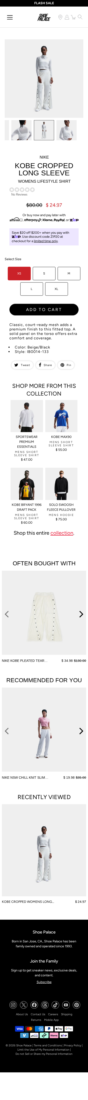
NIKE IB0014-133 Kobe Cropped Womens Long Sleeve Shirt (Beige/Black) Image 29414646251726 (42, 43)
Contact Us (38, 1014)
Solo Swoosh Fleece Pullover (61, 507)
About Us (22, 1014)
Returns (36, 1020)
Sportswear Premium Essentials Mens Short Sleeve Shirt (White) (26, 408)
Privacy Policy (72, 1045)
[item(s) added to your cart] (73, 17)
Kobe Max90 (61, 437)
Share (48, 365)
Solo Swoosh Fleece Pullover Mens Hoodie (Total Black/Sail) (61, 474)
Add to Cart (44, 309)
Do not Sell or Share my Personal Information (44, 1054)
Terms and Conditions (48, 1045)
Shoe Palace (24, 1045)
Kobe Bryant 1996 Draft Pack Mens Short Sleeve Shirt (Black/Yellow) (24, 476)
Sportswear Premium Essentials (27, 442)
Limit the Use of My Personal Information (43, 1049)
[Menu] (10, 17)
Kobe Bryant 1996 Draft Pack (27, 507)
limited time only (46, 241)
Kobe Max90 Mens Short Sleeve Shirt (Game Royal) (59, 406)
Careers (53, 1014)
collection (61, 533)
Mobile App (51, 1020)
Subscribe (44, 982)
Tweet (25, 365)
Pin (69, 365)
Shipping (66, 1014)
